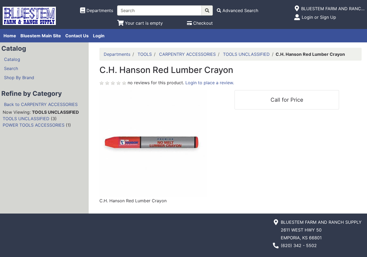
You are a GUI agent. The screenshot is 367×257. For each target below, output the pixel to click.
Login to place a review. (209, 82)
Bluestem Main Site (40, 35)
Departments (117, 54)
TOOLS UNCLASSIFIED (26, 118)
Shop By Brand (19, 77)
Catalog (12, 59)
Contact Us (77, 35)
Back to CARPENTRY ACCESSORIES (41, 104)
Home (9, 35)
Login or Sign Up (319, 17)
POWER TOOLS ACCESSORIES (33, 125)
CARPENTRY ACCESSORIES (187, 54)
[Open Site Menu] (296, 8)
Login (99, 35)
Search (11, 68)
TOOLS (145, 54)
